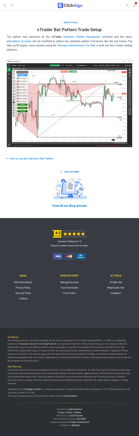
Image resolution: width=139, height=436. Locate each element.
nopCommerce (75, 409)
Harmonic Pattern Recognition (81, 36)
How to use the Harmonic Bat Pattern (31, 158)
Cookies (23, 298)
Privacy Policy (23, 287)
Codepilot (116, 293)
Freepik (73, 422)
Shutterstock (83, 422)
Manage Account (69, 282)
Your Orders (69, 293)
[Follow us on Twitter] (55, 313)
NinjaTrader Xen (115, 287)
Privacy (61, 412)
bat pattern (72, 172)
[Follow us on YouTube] (74, 313)
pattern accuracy (21, 41)
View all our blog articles (69, 205)
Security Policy (23, 293)
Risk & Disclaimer (23, 282)
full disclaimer (70, 396)
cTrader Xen (115, 282)
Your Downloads (69, 287)
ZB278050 (81, 419)
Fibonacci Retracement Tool (73, 45)
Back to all (71, 22)
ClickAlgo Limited (32, 389)
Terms (69, 412)
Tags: (62, 172)
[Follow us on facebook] (65, 313)
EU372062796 (76, 415)
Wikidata (76, 425)
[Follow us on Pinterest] (83, 313)
